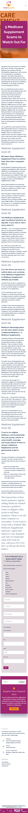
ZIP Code (5, 657)
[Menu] (25, 5)
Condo (7, 576)
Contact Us (5, 766)
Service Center (6, 764)
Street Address (7, 630)
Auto (7, 572)
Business (8, 585)
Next (6, 667)
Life (7, 583)
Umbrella (8, 591)
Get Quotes (5, 762)
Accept (10, 810)
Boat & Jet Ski (9, 589)
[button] (22, 682)
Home (7, 574)
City (4, 639)
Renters (8, 578)
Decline (17, 810)
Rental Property (10, 580)
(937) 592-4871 (10, 747)
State (4, 648)
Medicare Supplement (11, 593)
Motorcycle (9, 587)
